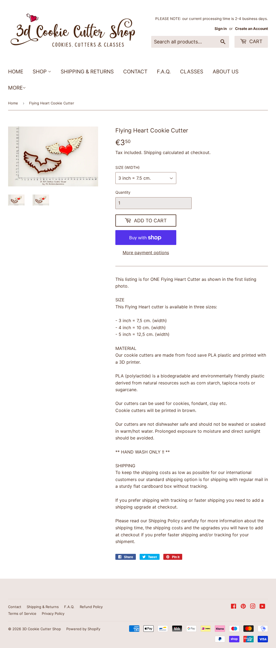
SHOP (40, 72)
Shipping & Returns (87, 72)
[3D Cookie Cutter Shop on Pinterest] (243, 606)
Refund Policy (91, 607)
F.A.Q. (164, 72)
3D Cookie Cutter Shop (41, 629)
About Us (226, 72)
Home (15, 72)
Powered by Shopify (83, 629)
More (15, 88)
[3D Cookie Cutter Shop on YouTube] (262, 606)
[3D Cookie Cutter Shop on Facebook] (233, 606)
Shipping (152, 152)
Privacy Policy (53, 613)
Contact (135, 72)
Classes (191, 72)
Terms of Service (22, 613)
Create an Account (251, 28)
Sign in (221, 28)
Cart (255, 41)
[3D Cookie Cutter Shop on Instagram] (253, 606)
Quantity (122, 192)
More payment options (146, 252)
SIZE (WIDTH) (127, 167)
